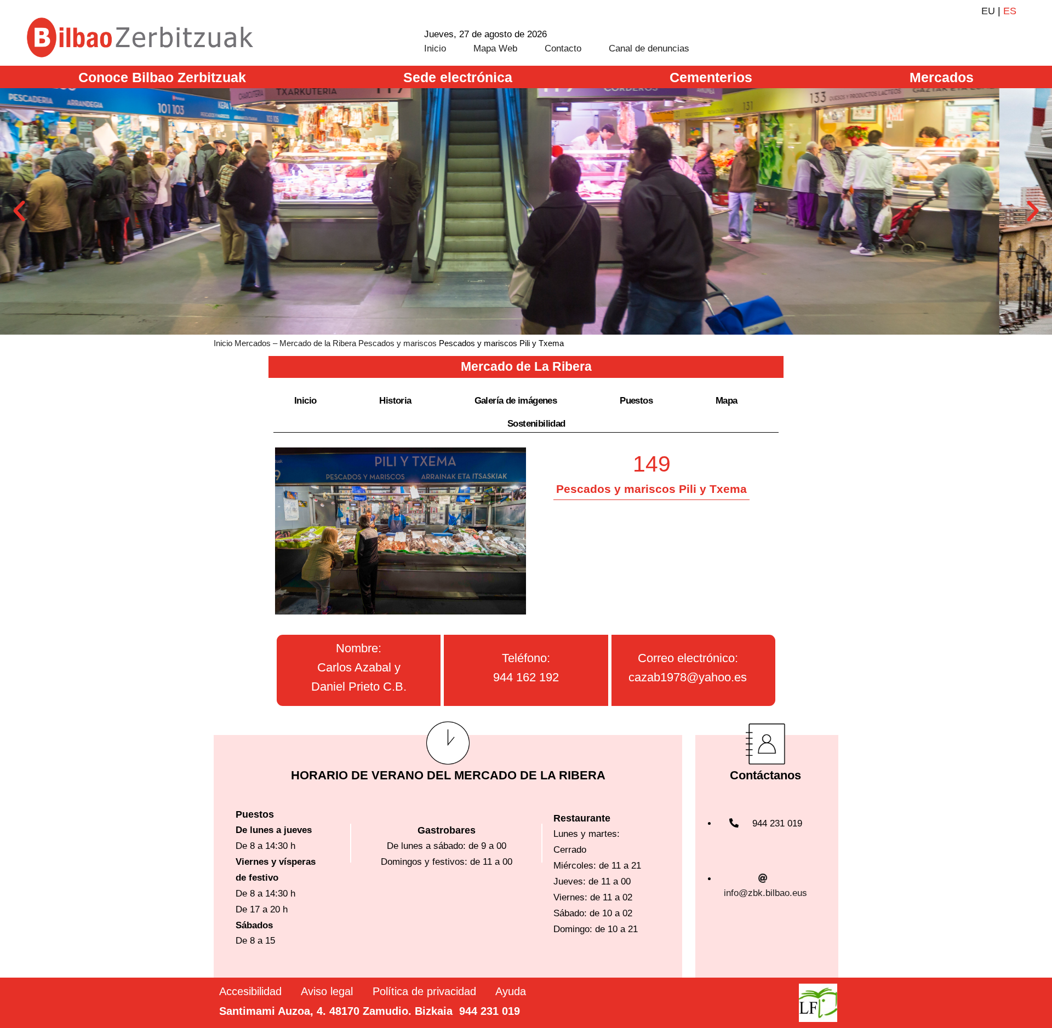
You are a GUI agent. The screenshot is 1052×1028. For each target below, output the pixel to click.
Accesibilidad (250, 991)
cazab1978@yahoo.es (687, 677)
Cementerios (711, 77)
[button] (19, 211)
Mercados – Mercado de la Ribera (295, 343)
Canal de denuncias (649, 48)
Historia (395, 400)
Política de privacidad (424, 991)
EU (988, 10)
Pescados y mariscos (397, 343)
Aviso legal (327, 991)
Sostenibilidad (536, 423)
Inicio (435, 48)
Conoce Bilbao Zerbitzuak (162, 77)
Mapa (726, 400)
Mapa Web (495, 48)
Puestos (636, 400)
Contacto (563, 48)
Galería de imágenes (515, 400)
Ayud (507, 991)
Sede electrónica (457, 77)
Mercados (942, 77)
